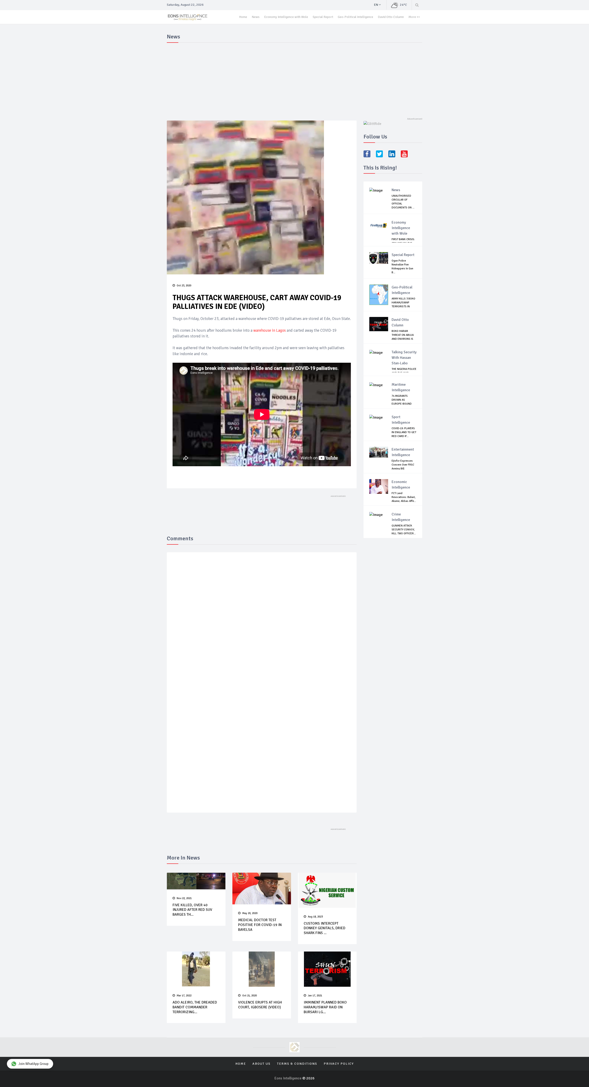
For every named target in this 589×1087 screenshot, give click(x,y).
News (256, 17)
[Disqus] (262, 622)
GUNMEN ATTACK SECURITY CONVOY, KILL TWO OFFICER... (404, 529)
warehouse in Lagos (269, 330)
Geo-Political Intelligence (355, 17)
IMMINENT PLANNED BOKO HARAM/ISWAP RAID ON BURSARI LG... (325, 1007)
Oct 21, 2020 (249, 995)
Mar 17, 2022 (184, 995)
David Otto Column (391, 17)
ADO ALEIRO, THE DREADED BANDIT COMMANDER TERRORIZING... (195, 1007)
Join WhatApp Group (33, 1064)
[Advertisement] (294, 79)
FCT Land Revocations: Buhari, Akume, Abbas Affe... (404, 497)
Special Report (323, 17)
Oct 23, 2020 (184, 285)
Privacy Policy (339, 1064)
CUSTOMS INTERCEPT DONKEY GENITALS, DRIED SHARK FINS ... (324, 928)
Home (243, 17)
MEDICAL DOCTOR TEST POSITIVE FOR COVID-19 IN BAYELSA (260, 925)
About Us (261, 1064)
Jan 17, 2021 (315, 995)
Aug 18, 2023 (315, 916)
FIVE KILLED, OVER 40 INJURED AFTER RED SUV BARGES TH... (192, 910)
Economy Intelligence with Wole (286, 17)
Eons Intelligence (288, 1078)
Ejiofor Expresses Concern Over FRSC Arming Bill (403, 464)
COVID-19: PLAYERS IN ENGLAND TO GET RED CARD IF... (404, 432)
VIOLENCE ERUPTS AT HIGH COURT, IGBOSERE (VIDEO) (260, 1004)
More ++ (414, 17)
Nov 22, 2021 (184, 898)
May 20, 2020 (249, 913)
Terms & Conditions (297, 1064)
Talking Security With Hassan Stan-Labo (404, 357)
